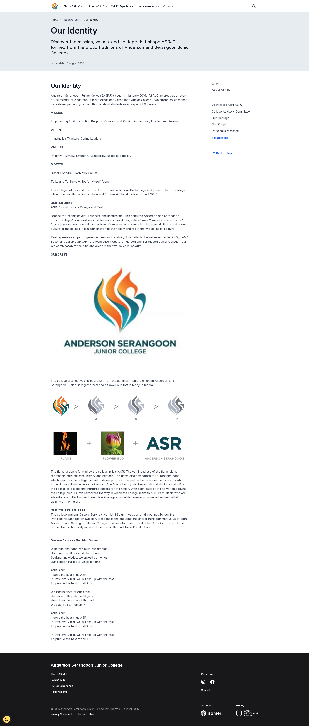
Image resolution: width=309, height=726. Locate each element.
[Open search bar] (254, 6)
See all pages (220, 137)
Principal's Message (225, 131)
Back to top (224, 153)
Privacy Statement (61, 714)
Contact (205, 690)
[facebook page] (212, 682)
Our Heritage (220, 118)
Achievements (59, 691)
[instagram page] (203, 682)
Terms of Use (86, 714)
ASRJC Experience (62, 685)
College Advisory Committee (231, 111)
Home (54, 19)
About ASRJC (71, 19)
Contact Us (170, 6)
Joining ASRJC (59, 679)
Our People (219, 124)
